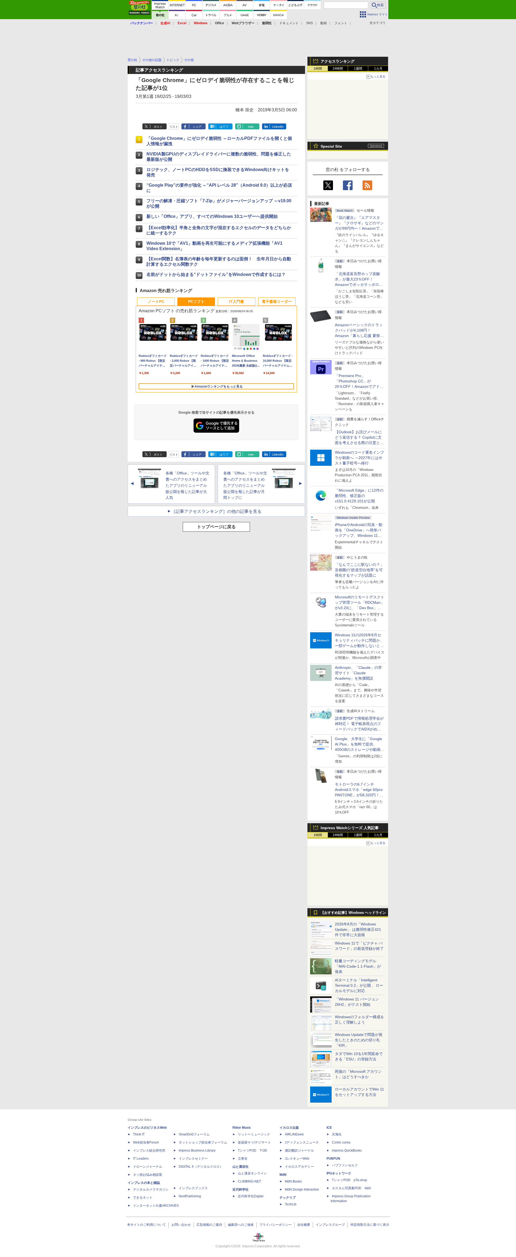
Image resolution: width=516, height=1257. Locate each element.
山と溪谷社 (240, 1167)
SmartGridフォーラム (194, 1134)
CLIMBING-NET (249, 1181)
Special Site (331, 146)
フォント (340, 23)
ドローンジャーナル (147, 1167)
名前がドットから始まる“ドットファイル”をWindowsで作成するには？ (216, 274)
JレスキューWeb (297, 1158)
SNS (309, 23)
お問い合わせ (181, 1225)
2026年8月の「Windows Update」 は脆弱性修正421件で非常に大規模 (358, 929)
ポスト (158, 126)
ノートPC (156, 301)
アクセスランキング (337, 61)
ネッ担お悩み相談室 (147, 1175)
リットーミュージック (254, 1134)
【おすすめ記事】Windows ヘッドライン (353, 913)
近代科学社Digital (250, 1196)
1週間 (358, 68)
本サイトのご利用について (146, 1225)
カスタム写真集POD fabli (351, 1188)
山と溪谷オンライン (252, 1173)
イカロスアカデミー (299, 1167)
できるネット (142, 1197)
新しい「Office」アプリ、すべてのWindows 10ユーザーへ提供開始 (212, 216)
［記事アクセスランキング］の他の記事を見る (216, 511)
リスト (173, 126)
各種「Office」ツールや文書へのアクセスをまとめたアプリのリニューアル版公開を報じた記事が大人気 (187, 485)
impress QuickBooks (347, 1150)
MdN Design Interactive (302, 1189)
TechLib (290, 1204)
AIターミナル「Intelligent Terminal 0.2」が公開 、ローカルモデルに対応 (359, 985)
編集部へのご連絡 (241, 1225)
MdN (283, 1175)
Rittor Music (241, 1128)
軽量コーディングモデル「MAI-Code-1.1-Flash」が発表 (358, 966)
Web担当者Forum (146, 1142)
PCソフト (196, 301)
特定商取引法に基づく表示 (369, 1225)
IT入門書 (236, 301)
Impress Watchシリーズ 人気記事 (350, 828)
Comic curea (341, 1142)
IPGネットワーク (339, 1173)
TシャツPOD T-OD (252, 1150)
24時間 (338, 68)
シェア (197, 126)
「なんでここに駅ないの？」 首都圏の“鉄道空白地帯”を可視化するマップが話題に (361, 569)
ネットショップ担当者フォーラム (203, 1142)
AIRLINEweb (294, 1134)
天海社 (337, 1134)
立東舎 (243, 1158)
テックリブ (288, 1197)
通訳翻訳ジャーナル (299, 1150)
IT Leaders (141, 1158)
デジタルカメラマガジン (151, 1189)
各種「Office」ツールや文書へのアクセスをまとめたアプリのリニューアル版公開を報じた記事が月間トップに (245, 485)
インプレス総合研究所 (149, 1150)
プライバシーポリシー (275, 1225)
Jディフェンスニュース (302, 1142)
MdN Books (293, 1181)
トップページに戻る (216, 526)
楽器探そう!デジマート (254, 1142)
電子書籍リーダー (277, 301)
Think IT (139, 1134)
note (251, 126)
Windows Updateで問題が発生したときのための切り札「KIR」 (358, 1040)
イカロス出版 (289, 1128)
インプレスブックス (193, 1188)
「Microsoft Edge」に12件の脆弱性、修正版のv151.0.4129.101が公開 (359, 495)
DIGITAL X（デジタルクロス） (201, 1167)
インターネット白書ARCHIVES (156, 1206)
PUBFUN (333, 1158)
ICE (329, 1128)
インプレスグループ (330, 1225)
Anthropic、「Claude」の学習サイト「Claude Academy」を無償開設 (358, 672)
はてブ (224, 126)
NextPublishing (190, 1196)
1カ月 (378, 68)
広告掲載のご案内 (209, 1225)
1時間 (318, 68)
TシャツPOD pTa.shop (349, 1180)
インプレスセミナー (193, 1158)
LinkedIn (277, 126)
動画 (323, 23)
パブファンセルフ (345, 1165)
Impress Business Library (197, 1150)
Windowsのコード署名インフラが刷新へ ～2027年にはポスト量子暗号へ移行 (359, 457)
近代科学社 (240, 1189)
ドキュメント (289, 23)
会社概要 (303, 1225)
